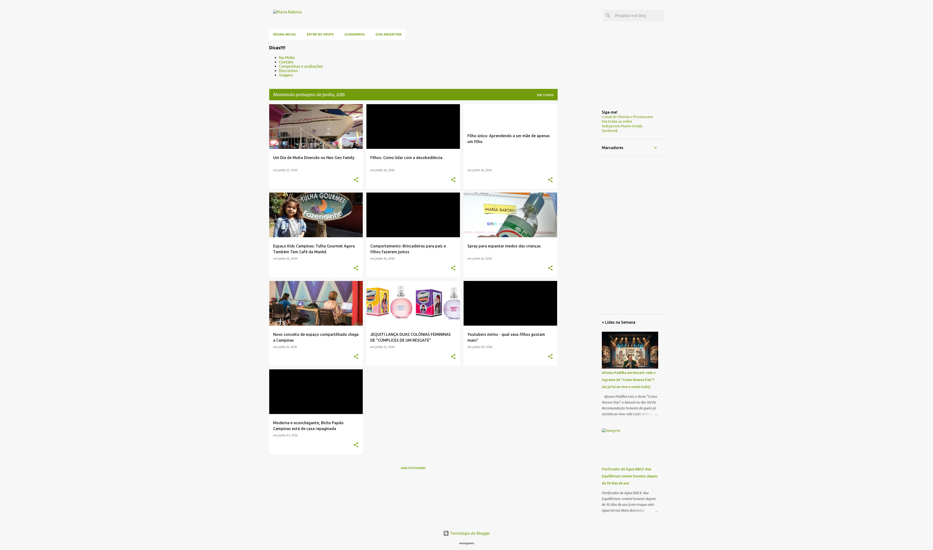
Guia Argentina (388, 34)
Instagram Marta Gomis (622, 126)
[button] (356, 180)
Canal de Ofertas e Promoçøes (627, 117)
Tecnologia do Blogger (469, 533)
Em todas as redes (617, 121)
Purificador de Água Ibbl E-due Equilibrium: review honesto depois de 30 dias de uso (629, 476)
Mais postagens (413, 468)
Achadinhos (355, 34)
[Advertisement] (576, 177)
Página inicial (284, 34)
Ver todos (545, 95)
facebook (610, 130)
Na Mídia (287, 57)
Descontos (288, 70)
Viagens (286, 75)
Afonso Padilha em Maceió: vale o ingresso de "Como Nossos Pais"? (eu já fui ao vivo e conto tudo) (629, 380)
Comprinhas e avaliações (301, 66)
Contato (286, 62)
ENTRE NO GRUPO (320, 34)
